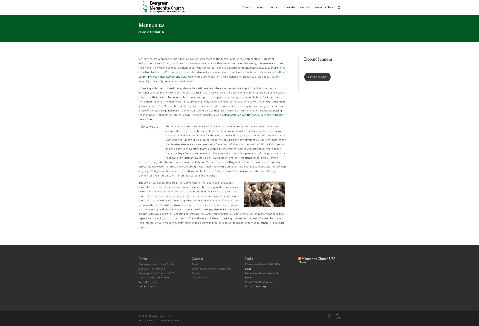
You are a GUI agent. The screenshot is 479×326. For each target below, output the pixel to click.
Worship (247, 7)
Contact (274, 7)
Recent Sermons (148, 282)
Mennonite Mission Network (240, 115)
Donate (304, 7)
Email (248, 269)
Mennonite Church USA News (316, 260)
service (169, 81)
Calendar (289, 7)
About (260, 7)
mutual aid (186, 81)
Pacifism (268, 97)
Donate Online (147, 287)
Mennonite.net (170, 320)
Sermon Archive (323, 7)
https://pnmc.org (255, 287)
